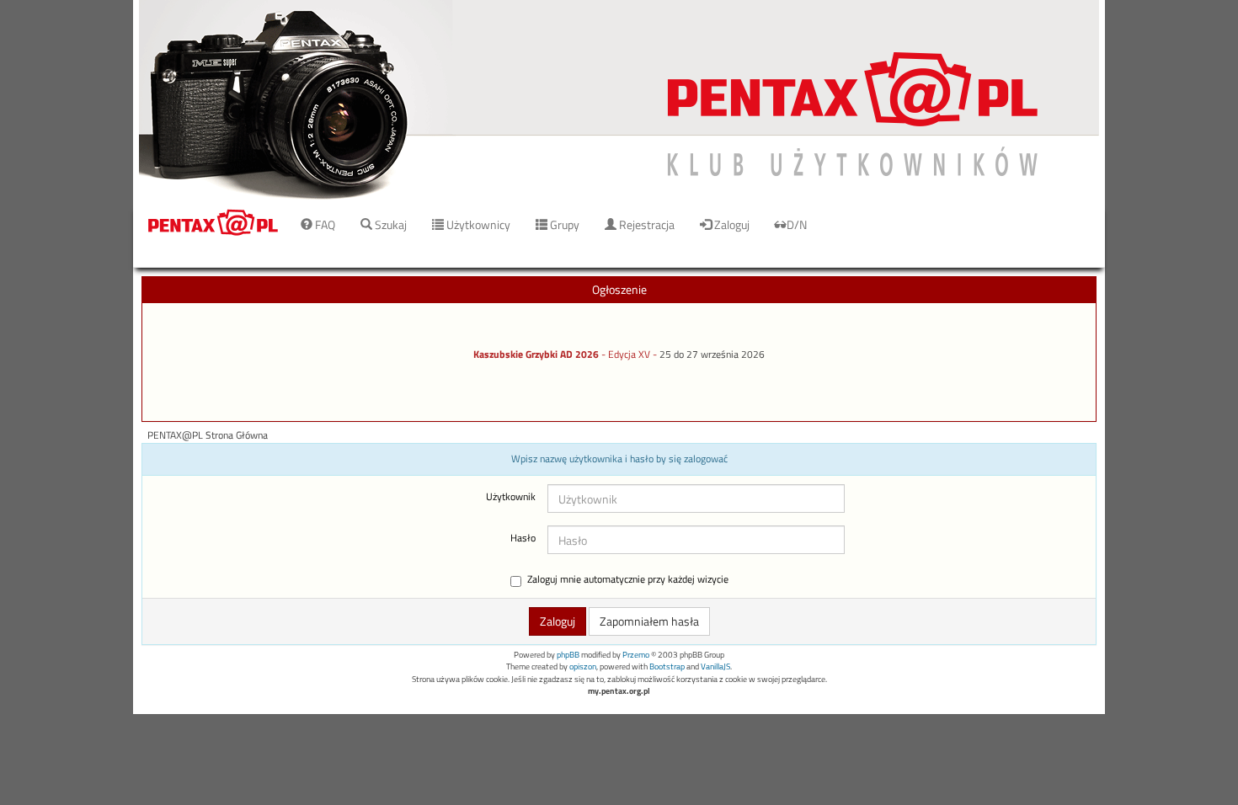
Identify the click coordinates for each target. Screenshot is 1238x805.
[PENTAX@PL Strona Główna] (619, 100)
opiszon (582, 666)
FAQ (323, 224)
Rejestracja (645, 224)
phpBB (568, 654)
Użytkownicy (477, 224)
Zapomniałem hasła (649, 621)
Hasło (523, 538)
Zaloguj (731, 224)
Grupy (563, 224)
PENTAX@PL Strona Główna (207, 435)
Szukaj (389, 224)
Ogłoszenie (619, 289)
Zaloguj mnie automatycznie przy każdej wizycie (627, 580)
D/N (797, 224)
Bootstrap (667, 666)
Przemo (635, 654)
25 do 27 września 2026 (712, 354)
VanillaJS (715, 666)
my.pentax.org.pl (619, 691)
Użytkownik (511, 496)
